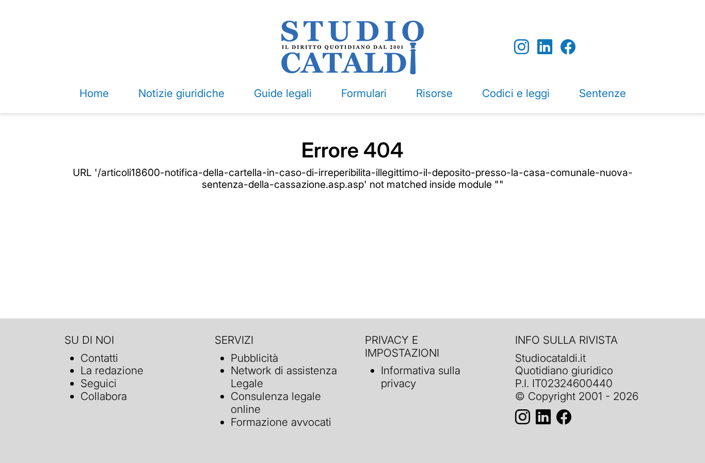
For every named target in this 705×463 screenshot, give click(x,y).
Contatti (99, 358)
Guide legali (283, 93)
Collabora (104, 396)
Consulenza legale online (276, 403)
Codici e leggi (516, 93)
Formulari (364, 93)
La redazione (112, 370)
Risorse (434, 93)
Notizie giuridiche (181, 93)
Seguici (99, 383)
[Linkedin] (544, 47)
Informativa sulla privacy (420, 377)
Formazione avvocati (281, 422)
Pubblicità (254, 358)
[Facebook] (567, 47)
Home (94, 93)
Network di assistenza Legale (284, 377)
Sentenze (602, 93)
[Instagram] (521, 47)
